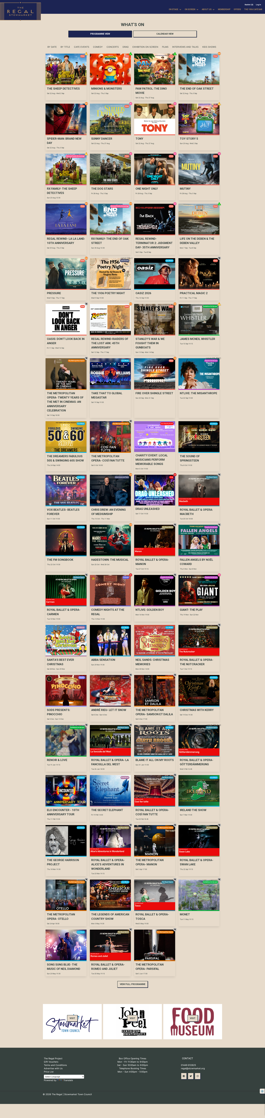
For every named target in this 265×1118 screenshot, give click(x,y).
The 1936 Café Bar (253, 9)
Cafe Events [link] (81, 46)
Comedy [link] (98, 46)
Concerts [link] (113, 46)
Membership (224, 9)
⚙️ (262, 1091)
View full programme (132, 984)
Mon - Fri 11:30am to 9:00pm (132, 1061)
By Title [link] (65, 46)
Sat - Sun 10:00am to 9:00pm (132, 1065)
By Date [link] (52, 46)
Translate (68, 1080)
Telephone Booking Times (132, 1068)
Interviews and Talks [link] (185, 46)
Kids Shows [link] (209, 46)
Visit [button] (72, 1018)
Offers (237, 9)
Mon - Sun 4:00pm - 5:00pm (132, 1071)
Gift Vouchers (51, 1061)
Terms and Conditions (55, 1065)
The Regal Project (53, 1058)
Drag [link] (126, 46)
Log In (258, 5)
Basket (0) (249, 5)
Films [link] (165, 46)
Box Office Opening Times (132, 1058)
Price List (49, 1071)
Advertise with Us (53, 1068)
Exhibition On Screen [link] (145, 46)
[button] (184, 1076)
